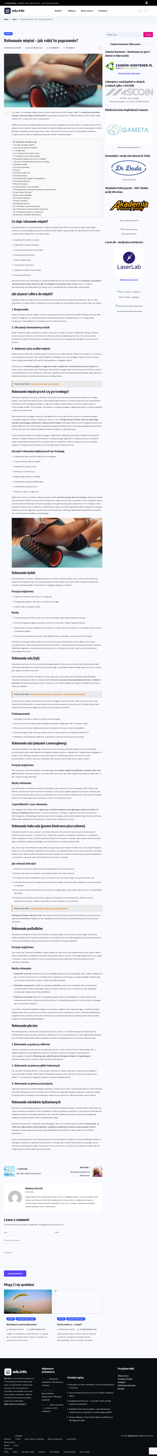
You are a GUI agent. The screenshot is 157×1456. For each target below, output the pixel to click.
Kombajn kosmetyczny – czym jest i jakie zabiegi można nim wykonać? (90, 1402)
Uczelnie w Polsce (125, 1379)
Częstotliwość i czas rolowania (27, 187)
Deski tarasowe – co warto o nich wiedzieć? (53, 1408)
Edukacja (71, 11)
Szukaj (148, 34)
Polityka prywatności (127, 1385)
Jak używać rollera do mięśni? (26, 148)
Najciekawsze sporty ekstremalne (21, 1324)
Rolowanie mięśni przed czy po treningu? (30, 159)
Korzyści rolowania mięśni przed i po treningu (32, 162)
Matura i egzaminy (55, 1439)
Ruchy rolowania (21, 184)
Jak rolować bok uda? (23, 192)
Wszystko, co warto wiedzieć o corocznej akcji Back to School (91, 1386)
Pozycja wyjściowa (22, 167)
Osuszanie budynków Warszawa (129, 311)
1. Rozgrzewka (20, 151)
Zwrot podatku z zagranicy (129, 297)
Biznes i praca (86, 11)
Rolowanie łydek (21, 164)
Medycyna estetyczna (129, 280)
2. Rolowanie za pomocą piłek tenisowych (32, 209)
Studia (17, 1439)
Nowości (58, 11)
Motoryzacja (85, 1452)
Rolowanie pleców (22, 204)
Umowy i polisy (69, 1452)
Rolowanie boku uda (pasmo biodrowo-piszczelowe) (35, 190)
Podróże (41, 1452)
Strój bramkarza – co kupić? (69, 1324)
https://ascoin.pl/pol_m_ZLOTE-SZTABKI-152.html (129, 101)
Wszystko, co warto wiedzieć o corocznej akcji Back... (38, 3)
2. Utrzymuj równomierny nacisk (27, 153)
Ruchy (17, 170)
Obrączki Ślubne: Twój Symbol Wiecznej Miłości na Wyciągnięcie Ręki (91, 1419)
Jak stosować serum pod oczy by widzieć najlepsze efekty (91, 1394)
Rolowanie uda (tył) (22, 173)
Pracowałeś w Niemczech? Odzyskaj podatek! (51, 1396)
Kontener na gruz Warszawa (129, 73)
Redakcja (121, 1382)
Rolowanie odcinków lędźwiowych (28, 215)
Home (6, 19)
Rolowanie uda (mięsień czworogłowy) (30, 178)
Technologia (54, 1452)
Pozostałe (102, 11)
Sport (15, 19)
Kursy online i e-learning (34, 1439)
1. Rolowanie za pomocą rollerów (28, 206)
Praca (16, 1445)
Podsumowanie (21, 176)
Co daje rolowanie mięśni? (24, 145)
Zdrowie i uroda (28, 1452)
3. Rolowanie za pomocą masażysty (29, 212)
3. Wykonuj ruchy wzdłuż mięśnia (27, 156)
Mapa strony (123, 1375)
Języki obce (71, 1439)
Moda (6, 1452)
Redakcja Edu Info (16, 1329)
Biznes (6, 1445)
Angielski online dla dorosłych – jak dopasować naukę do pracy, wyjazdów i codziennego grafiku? (90, 1410)
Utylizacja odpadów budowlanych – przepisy (53, 1382)
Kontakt (121, 1388)
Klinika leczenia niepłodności (129, 147)
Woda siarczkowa (129, 180)
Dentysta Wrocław (129, 234)
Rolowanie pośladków (23, 195)
